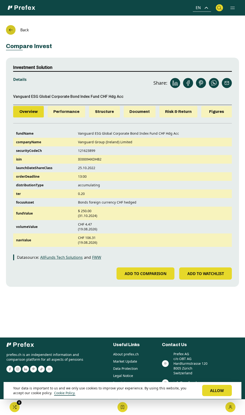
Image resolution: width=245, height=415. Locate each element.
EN (198, 7)
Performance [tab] (66, 112)
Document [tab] (139, 112)
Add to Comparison (146, 273)
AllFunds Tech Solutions (61, 257)
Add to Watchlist (205, 273)
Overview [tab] (28, 112)
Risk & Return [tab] (178, 112)
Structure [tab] (104, 112)
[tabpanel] (122, 192)
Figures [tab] (216, 112)
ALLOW (217, 390)
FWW (96, 257)
